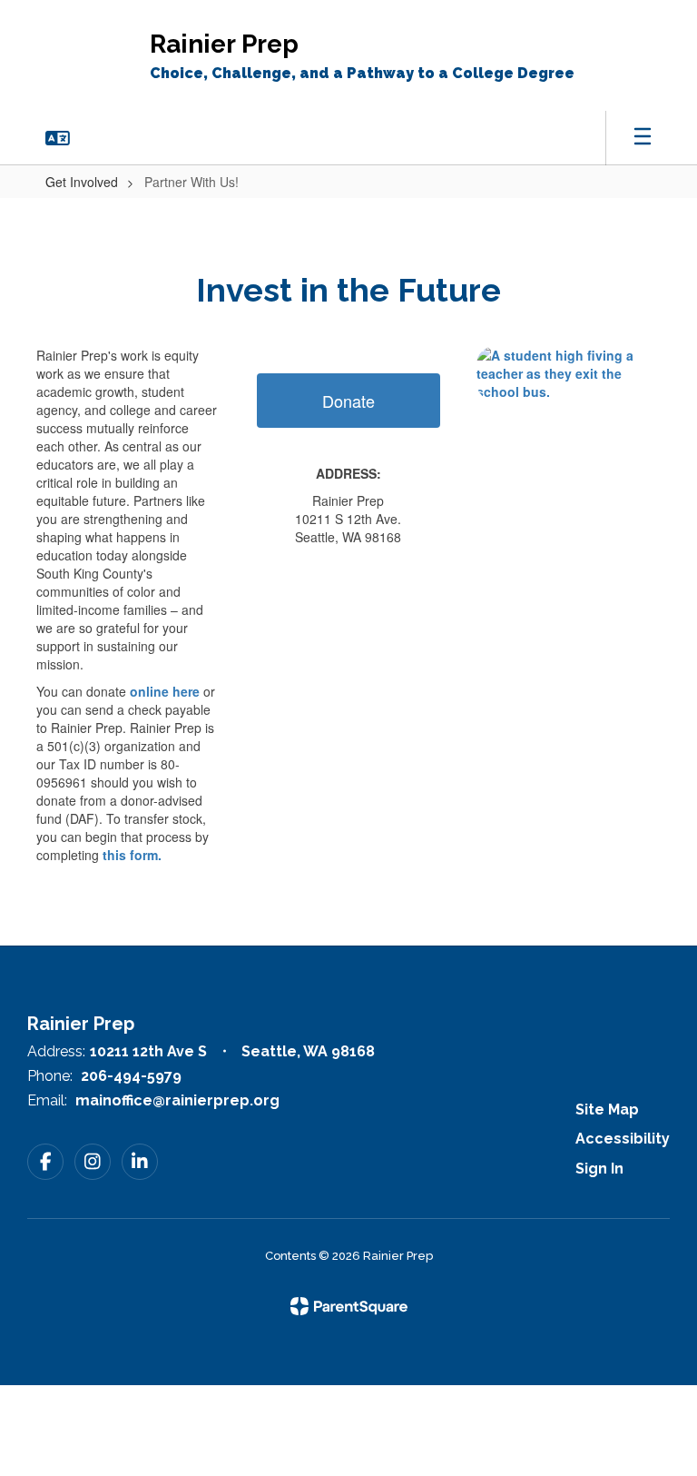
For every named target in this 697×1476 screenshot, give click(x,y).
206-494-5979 (131, 1076)
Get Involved (81, 182)
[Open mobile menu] (642, 138)
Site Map (607, 1109)
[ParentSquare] (349, 1306)
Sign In (599, 1168)
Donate (348, 400)
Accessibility (622, 1138)
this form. (132, 855)
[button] (57, 138)
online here (165, 691)
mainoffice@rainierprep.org (177, 1100)
